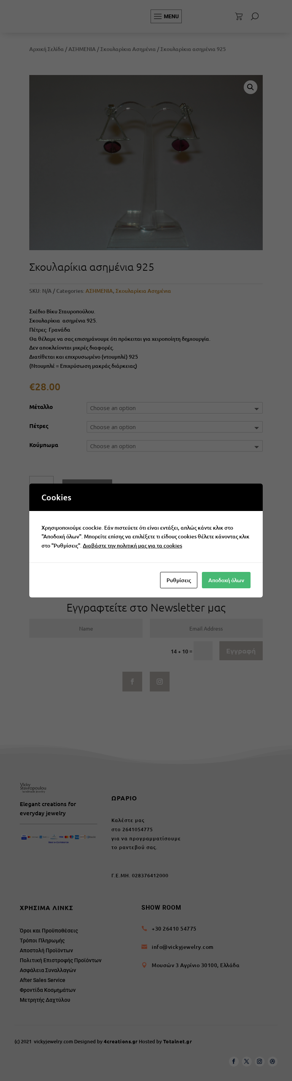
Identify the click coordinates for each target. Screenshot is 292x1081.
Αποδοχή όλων (226, 580)
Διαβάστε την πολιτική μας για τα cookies (132, 545)
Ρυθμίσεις (179, 580)
